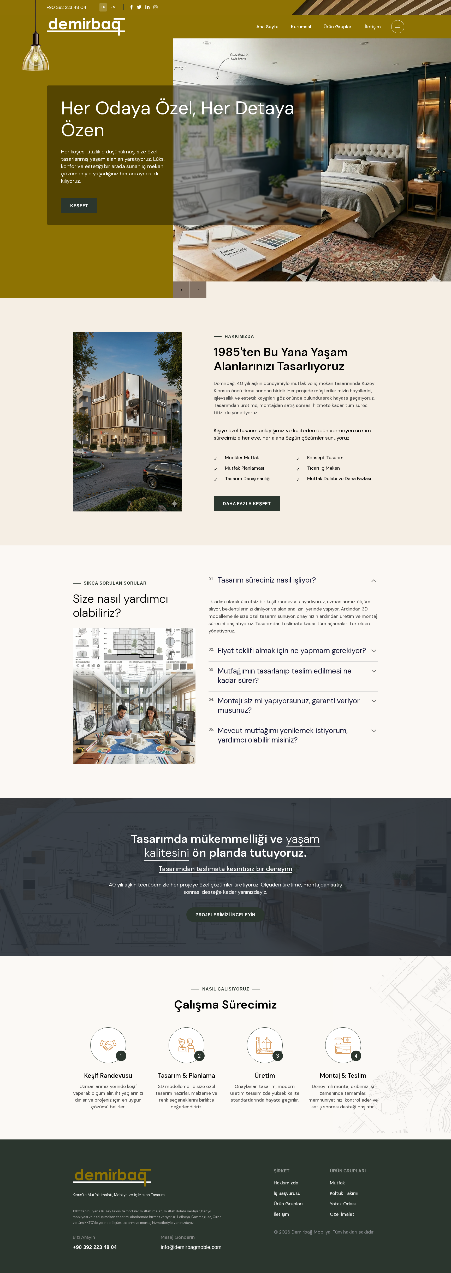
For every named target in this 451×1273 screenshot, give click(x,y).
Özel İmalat (342, 1214)
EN (112, 7)
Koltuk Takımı (344, 1193)
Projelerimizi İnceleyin (225, 915)
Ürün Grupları (338, 27)
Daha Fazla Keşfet (247, 504)
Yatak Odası (343, 1204)
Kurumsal (301, 27)
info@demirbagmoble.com (191, 1247)
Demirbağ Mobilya (311, 1232)
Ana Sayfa (267, 27)
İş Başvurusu (287, 1193)
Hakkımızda (286, 1183)
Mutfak (337, 1183)
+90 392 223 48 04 (95, 1247)
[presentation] (181, 289)
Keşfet (79, 219)
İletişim (373, 27)
